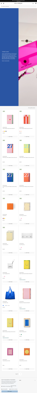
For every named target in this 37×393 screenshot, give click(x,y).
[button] (36, 3)
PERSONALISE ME (22, 279)
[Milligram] (19, 3)
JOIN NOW (10, 391)
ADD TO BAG (10, 136)
